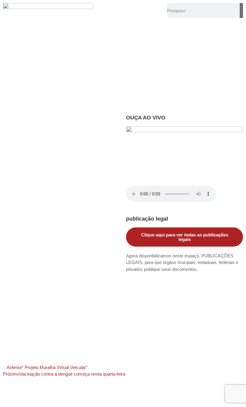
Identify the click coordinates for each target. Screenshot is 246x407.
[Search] (241, 10)
